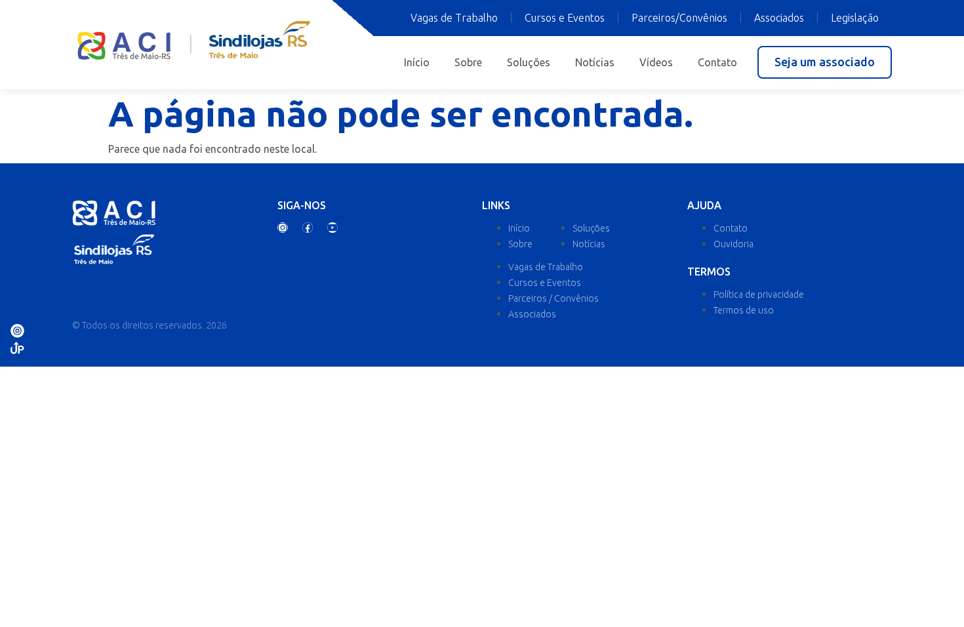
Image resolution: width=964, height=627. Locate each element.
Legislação (855, 18)
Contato (717, 62)
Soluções (528, 62)
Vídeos (656, 62)
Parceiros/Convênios (679, 18)
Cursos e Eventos (565, 18)
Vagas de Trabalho (454, 18)
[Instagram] (282, 227)
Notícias (594, 62)
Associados (779, 18)
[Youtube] (332, 227)
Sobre (468, 62)
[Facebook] (307, 227)
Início (417, 62)
